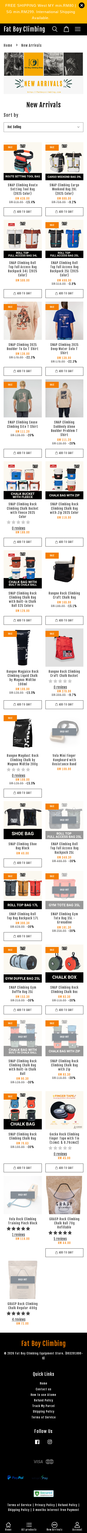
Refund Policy (43, 1400)
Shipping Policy (43, 1411)
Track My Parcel (43, 1406)
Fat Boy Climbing (24, 29)
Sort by (11, 115)
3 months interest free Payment (56, 1510)
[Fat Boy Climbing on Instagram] (49, 1444)
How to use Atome (43, 1395)
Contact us (43, 1389)
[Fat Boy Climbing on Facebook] (37, 1444)
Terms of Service (43, 1417)
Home (8, 45)
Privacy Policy (45, 1505)
